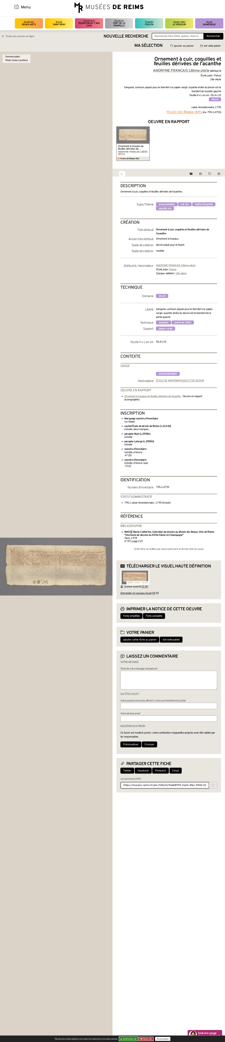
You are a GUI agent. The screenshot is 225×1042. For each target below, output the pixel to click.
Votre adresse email (130, 713)
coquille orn (165, 208)
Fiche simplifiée (131, 616)
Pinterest (160, 770)
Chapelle (149, 23)
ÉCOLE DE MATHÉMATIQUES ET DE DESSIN (180, 380)
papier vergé (165, 328)
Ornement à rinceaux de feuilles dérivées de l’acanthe (130, 147)
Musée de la (89, 23)
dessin (214, 99)
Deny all (147, 1038)
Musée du (119, 23)
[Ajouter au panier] (147, 129)
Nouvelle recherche (126, 36)
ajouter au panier (184, 46)
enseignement (168, 374)
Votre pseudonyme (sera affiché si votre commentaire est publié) (153, 700)
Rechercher (213, 36)
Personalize (163, 1039)
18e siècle (181, 273)
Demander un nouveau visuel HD (137, 593)
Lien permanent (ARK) (130, 779)
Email (175, 770)
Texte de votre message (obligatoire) (138, 668)
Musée (59, 23)
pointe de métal (182, 322)
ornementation (167, 204)
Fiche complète (154, 616)
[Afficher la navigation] (16, 7)
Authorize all (129, 1038)
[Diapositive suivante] (218, 143)
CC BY (144, 586)
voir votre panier (212, 46)
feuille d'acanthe (204, 204)
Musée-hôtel (179, 23)
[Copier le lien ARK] (213, 785)
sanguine (164, 322)
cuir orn (185, 204)
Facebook (143, 770)
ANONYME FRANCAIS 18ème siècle (175, 265)
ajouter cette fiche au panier (139, 639)
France (172, 269)
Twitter (127, 770)
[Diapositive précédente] (119, 143)
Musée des (29, 23)
